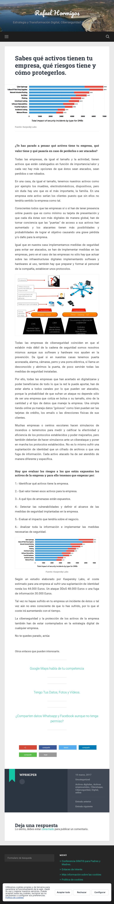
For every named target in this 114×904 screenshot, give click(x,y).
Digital (95, 790)
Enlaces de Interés (72, 869)
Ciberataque (97, 787)
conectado (48, 829)
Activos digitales (83, 784)
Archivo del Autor (22, 781)
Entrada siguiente (84, 806)
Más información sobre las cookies (81, 874)
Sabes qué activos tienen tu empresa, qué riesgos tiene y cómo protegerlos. (55, 65)
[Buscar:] (29, 858)
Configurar (100, 892)
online (78, 792)
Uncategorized (82, 779)
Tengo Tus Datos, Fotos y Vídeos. (57, 692)
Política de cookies (72, 879)
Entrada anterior (83, 801)
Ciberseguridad (82, 790)
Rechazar (82, 892)
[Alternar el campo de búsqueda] (107, 37)
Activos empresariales (88, 785)
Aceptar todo (63, 892)
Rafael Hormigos (56, 12)
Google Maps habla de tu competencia (57, 668)
